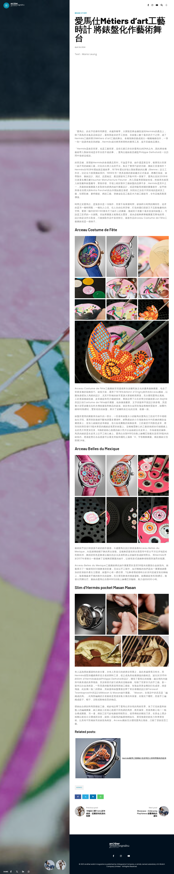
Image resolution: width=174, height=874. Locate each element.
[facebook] (11, 871)
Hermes (79, 787)
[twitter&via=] (16, 871)
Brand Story (81, 13)
